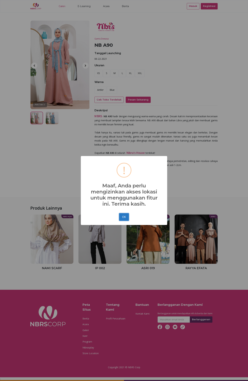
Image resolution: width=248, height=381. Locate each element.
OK (124, 217)
